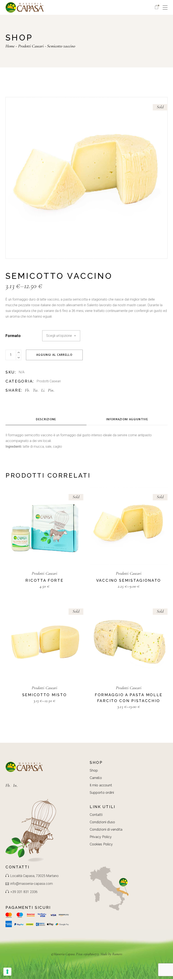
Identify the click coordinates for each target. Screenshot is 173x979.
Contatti (96, 815)
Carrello (96, 778)
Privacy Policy (101, 837)
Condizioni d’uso (102, 822)
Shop (94, 770)
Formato (13, 335)
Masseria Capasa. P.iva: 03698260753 (76, 954)
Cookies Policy (101, 844)
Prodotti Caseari (49, 381)
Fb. (7, 785)
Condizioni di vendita (106, 829)
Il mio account (101, 785)
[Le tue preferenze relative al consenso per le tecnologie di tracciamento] (7, 972)
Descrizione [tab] (46, 419)
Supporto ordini (102, 793)
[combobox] (61, 335)
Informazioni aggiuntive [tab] (127, 419)
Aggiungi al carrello (54, 355)
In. (15, 785)
